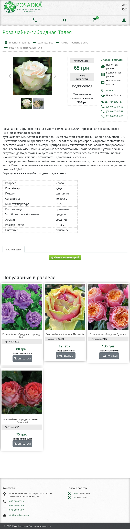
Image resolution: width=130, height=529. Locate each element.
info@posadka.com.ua (19, 515)
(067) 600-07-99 (114, 106)
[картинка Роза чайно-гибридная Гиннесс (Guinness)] (22, 392)
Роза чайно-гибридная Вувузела (108, 334)
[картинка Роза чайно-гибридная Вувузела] (108, 307)
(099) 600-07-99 (114, 111)
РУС (124, 9)
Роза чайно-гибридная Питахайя (65, 334)
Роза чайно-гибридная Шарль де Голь (21, 335)
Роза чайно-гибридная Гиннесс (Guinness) (21, 421)
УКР (124, 5)
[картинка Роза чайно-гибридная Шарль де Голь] (22, 307)
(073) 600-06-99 (114, 116)
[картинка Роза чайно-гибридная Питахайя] (65, 307)
